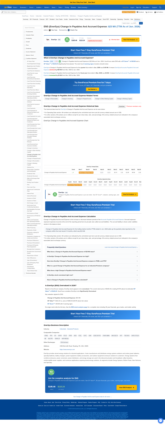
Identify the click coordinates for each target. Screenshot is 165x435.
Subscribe (126, 7)
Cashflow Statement (31, 58)
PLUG (65, 335)
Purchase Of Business (33, 240)
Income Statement (30, 52)
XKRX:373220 (135, 335)
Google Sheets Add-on (121, 405)
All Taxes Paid (30, 61)
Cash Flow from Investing (33, 83)
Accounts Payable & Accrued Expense (112, 219)
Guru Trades (59, 19)
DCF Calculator (88, 405)
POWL (46, 335)
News (54, 7)
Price (27, 45)
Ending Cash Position (32, 182)
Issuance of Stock (31, 200)
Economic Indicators (69, 405)
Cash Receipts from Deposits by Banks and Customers (33, 120)
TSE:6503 (126, 335)
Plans (105, 405)
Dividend (52, 19)
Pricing (67, 7)
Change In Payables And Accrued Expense (90, 16)
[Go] (141, 23)
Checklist (126, 19)
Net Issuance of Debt (32, 213)
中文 (109, 402)
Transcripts (88, 19)
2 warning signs (88, 64)
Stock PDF (106, 19)
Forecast (42, 19)
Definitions (73, 16)
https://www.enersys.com (67, 349)
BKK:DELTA (115, 335)
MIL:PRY (50, 338)
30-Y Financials (34, 19)
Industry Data (79, 405)
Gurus (31, 7)
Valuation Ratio (30, 35)
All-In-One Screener (116, 402)
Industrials (39, 16)
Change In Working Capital (124, 98)
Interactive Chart (73, 19)
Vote (132, 19)
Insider (66, 19)
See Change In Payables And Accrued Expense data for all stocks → (92, 396)
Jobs (53, 402)
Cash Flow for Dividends (33, 71)
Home (15, 7)
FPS (51, 335)
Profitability (29, 38)
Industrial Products (48, 16)
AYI (55, 335)
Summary (25, 19)
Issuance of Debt (31, 198)
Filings (81, 19)
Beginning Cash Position (33, 66)
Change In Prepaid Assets (34, 158)
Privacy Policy (66, 402)
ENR (90, 335)
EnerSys (46, 61)
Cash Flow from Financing (34, 81)
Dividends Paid (31, 173)
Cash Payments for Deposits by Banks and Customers (33, 112)
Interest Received (31, 196)
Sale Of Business (31, 258)
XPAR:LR (57, 338)
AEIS (75, 335)
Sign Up (138, 7)
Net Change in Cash (32, 203)
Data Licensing (82, 7)
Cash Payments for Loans (33, 116)
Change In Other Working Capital (104, 98)
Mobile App (74, 402)
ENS (55, 61)
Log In (132, 7)
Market (46, 7)
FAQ (99, 402)
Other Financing (31, 227)
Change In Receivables (33, 161)
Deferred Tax (30, 167)
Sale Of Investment (32, 260)
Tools (60, 7)
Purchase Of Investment (33, 243)
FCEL (80, 335)
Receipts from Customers (33, 249)
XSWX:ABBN (106, 335)
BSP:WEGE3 (65, 338)
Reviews (73, 7)
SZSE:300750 (97, 335)
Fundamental (29, 31)
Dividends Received (32, 176)
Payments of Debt (31, 230)
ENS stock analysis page (79, 307)
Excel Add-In (111, 405)
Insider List (52, 405)
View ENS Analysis (125, 387)
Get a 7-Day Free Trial (86, 172)
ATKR (70, 335)
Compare (98, 19)
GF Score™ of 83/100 (129, 61)
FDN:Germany (64, 342)
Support (154, 7)
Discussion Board (98, 405)
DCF (47, 19)
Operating (120, 19)
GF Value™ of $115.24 (51, 64)
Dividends (28, 48)
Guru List (46, 405)
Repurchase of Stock (32, 255)
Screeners (23, 7)
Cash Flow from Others (33, 90)
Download (121, 106)
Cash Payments (31, 108)
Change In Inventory (32, 148)
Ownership (113, 19)
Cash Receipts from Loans (34, 128)
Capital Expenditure (32, 68)
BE (45, 338)
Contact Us (104, 402)
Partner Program (92, 402)
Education (146, 7)
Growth (28, 41)
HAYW (59, 335)
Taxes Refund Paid (32, 270)
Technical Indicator (31, 273)
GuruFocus (25, 16)
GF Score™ (51, 304)
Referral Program (82, 402)
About (49, 402)
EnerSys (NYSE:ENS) (62, 16)
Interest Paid (30, 193)
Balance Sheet (30, 55)
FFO (28, 184)
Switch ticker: (126, 23)
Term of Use (58, 402)
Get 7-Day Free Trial (129, 12)
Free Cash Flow (31, 187)
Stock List (40, 405)
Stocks (32, 16)
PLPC (85, 335)
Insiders (39, 7)
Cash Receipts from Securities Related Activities (32, 136)
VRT (121, 335)
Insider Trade (59, 405)
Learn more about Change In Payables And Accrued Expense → (121, 247)
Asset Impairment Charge (33, 63)
